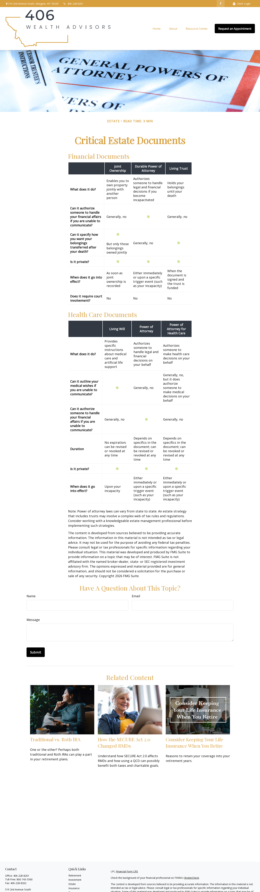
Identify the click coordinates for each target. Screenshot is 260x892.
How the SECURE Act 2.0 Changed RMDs (124, 742)
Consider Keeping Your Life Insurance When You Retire (194, 742)
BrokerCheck (191, 877)
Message (33, 620)
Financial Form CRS (127, 871)
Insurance (74, 888)
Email (136, 596)
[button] (156, 28)
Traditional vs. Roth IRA (55, 739)
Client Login (243, 3)
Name (31, 596)
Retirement (74, 875)
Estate (72, 884)
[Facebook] (221, 3)
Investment (74, 879)
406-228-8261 (75, 3)
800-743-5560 (25, 879)
